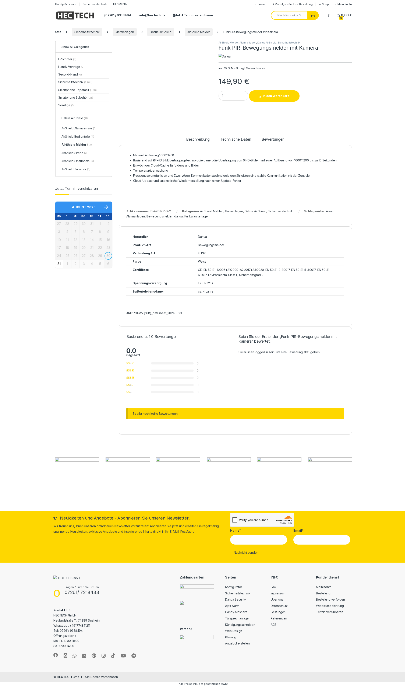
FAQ (273, 587)
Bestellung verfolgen (330, 599)
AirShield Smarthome (77, 161)
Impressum (278, 593)
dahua (178, 216)
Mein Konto (344, 4)
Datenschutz (279, 606)
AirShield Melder (198, 32)
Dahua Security (235, 599)
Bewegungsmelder (159, 216)
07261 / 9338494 (118, 15)
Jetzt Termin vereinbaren (194, 15)
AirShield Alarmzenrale (78, 128)
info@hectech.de (152, 15)
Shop (325, 4)
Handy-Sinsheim (65, 4)
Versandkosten (255, 68)
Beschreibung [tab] (198, 139)
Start (58, 32)
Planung (230, 637)
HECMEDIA (120, 4)
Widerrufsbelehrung (330, 606)
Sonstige (66, 105)
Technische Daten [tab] (235, 139)
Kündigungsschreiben (240, 624)
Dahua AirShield (160, 32)
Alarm (329, 211)
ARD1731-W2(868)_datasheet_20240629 (154, 313)
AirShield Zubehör (75, 169)
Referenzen (279, 618)
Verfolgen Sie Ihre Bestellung (293, 4)
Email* (298, 530)
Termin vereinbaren (329, 612)
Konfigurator (233, 587)
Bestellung (323, 593)
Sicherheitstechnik (95, 4)
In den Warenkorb (276, 96)
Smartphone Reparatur (77, 90)
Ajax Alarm (232, 606)
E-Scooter (67, 59)
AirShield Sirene (74, 153)
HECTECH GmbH (69, 677)
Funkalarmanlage (196, 216)
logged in (261, 352)
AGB (274, 624)
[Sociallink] (55, 655)
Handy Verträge (71, 67)
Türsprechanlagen (237, 618)
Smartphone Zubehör (75, 97)
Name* (235, 530)
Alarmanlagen (125, 32)
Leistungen (278, 612)
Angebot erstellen (237, 643)
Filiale (261, 4)
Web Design (233, 631)
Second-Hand (70, 74)
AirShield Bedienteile (77, 136)
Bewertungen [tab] (273, 139)
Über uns (277, 599)
